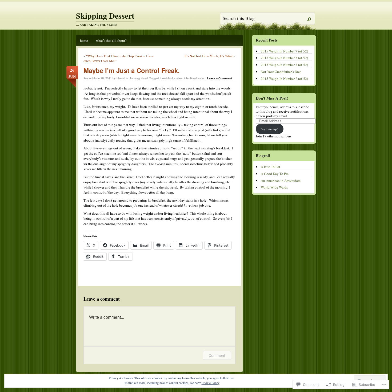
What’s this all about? (111, 40)
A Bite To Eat (270, 166)
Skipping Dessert (105, 15)
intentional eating (194, 78)
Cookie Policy (210, 383)
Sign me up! (269, 128)
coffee (178, 78)
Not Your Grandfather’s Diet (281, 71)
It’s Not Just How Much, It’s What (209, 56)
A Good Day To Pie (275, 173)
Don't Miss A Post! (272, 98)
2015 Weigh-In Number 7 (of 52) (284, 51)
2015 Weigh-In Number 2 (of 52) (284, 78)
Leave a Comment (219, 78)
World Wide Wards (274, 187)
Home (84, 40)
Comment (217, 355)
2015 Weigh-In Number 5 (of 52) (284, 57)
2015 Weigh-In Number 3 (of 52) (284, 64)
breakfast (167, 78)
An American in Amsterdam (281, 180)
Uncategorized (138, 78)
